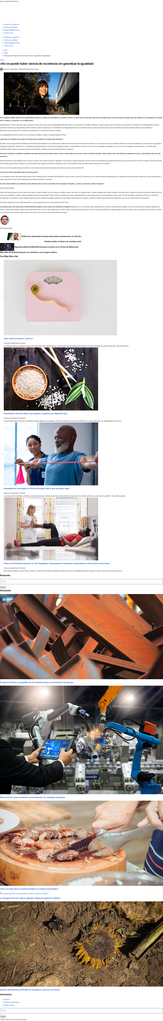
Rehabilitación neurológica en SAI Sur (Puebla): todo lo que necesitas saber (36, 489)
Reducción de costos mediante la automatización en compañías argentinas (32, 797)
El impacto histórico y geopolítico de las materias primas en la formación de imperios (36, 682)
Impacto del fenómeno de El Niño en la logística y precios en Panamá (30, 990)
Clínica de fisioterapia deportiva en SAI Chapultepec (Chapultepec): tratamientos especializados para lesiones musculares (57, 563)
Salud (2, 60)
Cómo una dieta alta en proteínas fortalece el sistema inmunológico (29, 889)
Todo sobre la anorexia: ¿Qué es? (18, 339)
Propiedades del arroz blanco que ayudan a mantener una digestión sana (35, 414)
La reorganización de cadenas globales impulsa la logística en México (30, 898)
